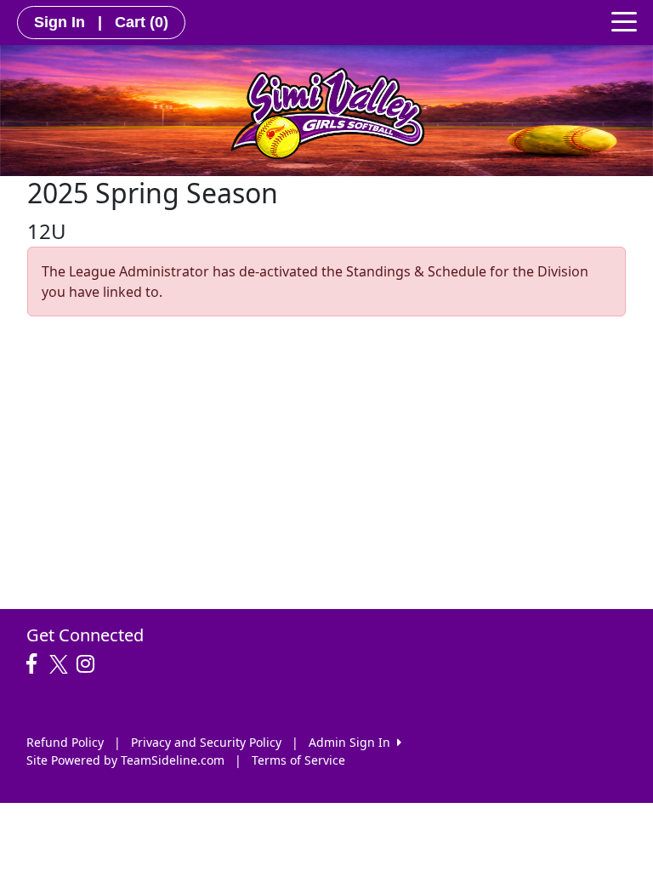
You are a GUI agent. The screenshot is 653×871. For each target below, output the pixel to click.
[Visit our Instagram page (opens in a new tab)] (90, 664)
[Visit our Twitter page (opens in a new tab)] (61, 664)
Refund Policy (65, 742)
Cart (141, 22)
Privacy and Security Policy (206, 742)
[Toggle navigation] (624, 20)
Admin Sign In (353, 742)
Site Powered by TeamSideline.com (125, 760)
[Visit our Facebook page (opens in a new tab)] (35, 664)
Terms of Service (298, 760)
